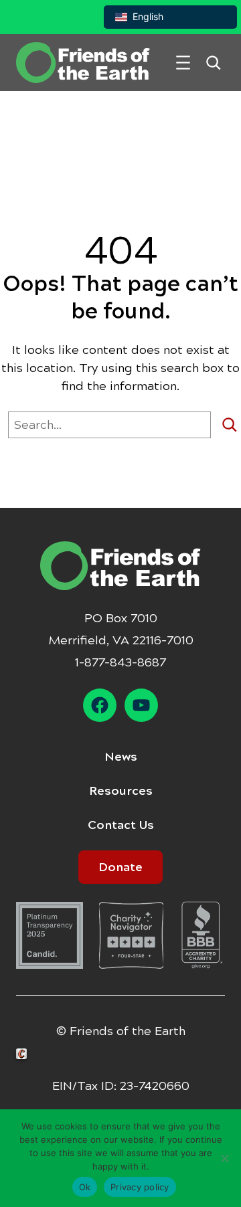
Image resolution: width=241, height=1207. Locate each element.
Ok (85, 1187)
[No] (224, 1158)
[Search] (229, 424)
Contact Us (121, 825)
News (120, 756)
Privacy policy (139, 1187)
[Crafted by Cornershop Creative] (24, 1054)
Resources (121, 790)
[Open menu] (183, 62)
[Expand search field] (213, 62)
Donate (120, 867)
